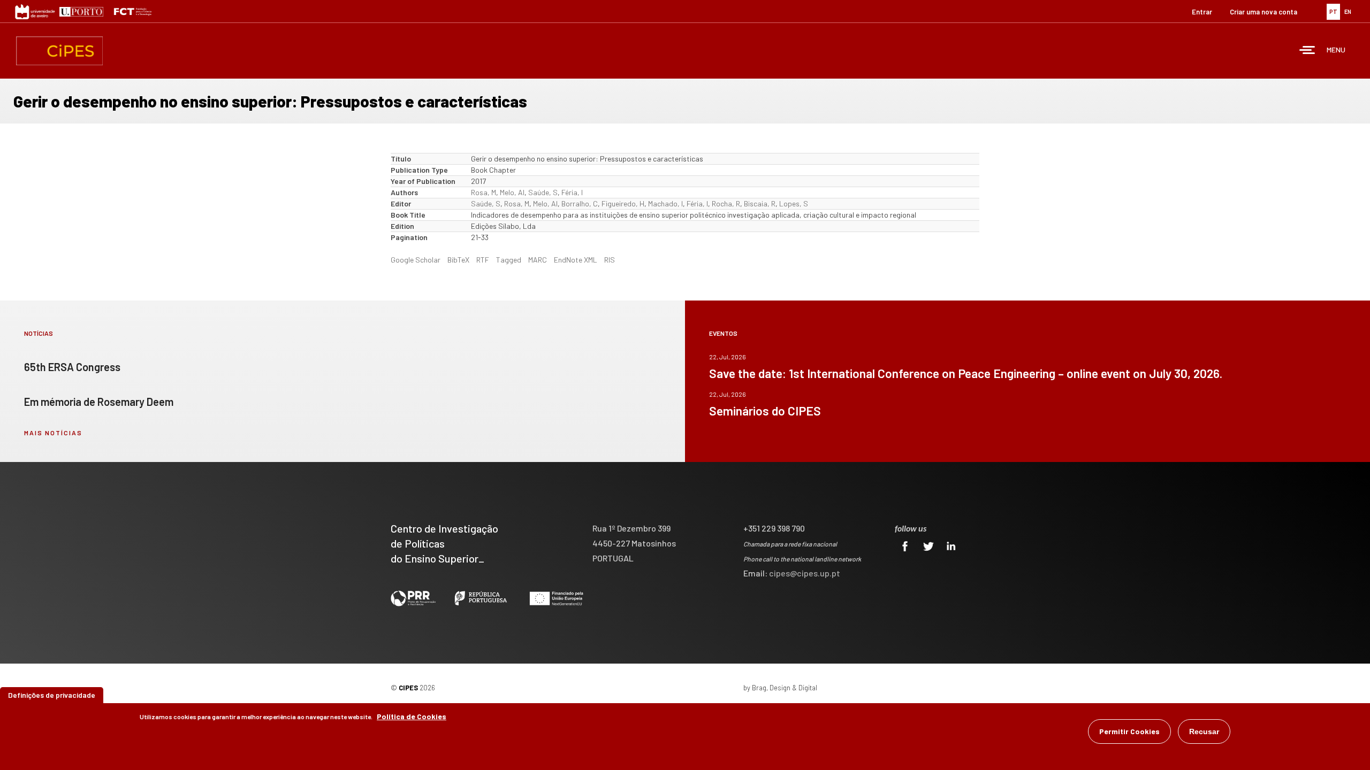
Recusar (1204, 731)
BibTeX (458, 259)
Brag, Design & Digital (784, 687)
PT (1333, 11)
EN (1347, 11)
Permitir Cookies (1129, 731)
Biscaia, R (759, 203)
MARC (537, 259)
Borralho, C (579, 203)
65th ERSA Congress (72, 366)
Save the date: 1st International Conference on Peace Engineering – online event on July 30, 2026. (965, 373)
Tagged (508, 259)
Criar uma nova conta (1263, 11)
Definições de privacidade (51, 694)
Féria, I (572, 192)
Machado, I (665, 203)
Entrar (1202, 11)
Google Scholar (415, 259)
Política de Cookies (411, 716)
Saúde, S (543, 192)
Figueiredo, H (623, 203)
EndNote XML (575, 259)
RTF (482, 259)
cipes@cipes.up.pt (804, 573)
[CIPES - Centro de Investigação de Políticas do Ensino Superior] (59, 50)
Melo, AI (512, 192)
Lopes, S (793, 203)
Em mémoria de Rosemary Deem (98, 401)
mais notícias (53, 432)
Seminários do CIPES (765, 410)
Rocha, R (726, 203)
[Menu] (1307, 51)
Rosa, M (483, 192)
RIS (609, 259)
